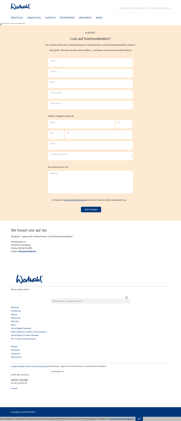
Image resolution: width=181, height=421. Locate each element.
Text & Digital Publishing (21, 328)
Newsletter (15, 350)
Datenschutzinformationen (122, 419)
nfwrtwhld (27, 251)
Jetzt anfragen (91, 209)
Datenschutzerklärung (74, 200)
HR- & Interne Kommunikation (23, 339)
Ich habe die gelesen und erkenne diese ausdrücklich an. (89, 200)
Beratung (17, 18)
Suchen (127, 298)
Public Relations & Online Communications (29, 332)
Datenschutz (16, 357)
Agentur (50, 18)
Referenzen (67, 18)
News (99, 18)
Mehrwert (85, 18)
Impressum (15, 353)
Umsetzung (34, 18)
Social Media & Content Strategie (25, 335)
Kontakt (14, 346)
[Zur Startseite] (20, 6)
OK (139, 419)
